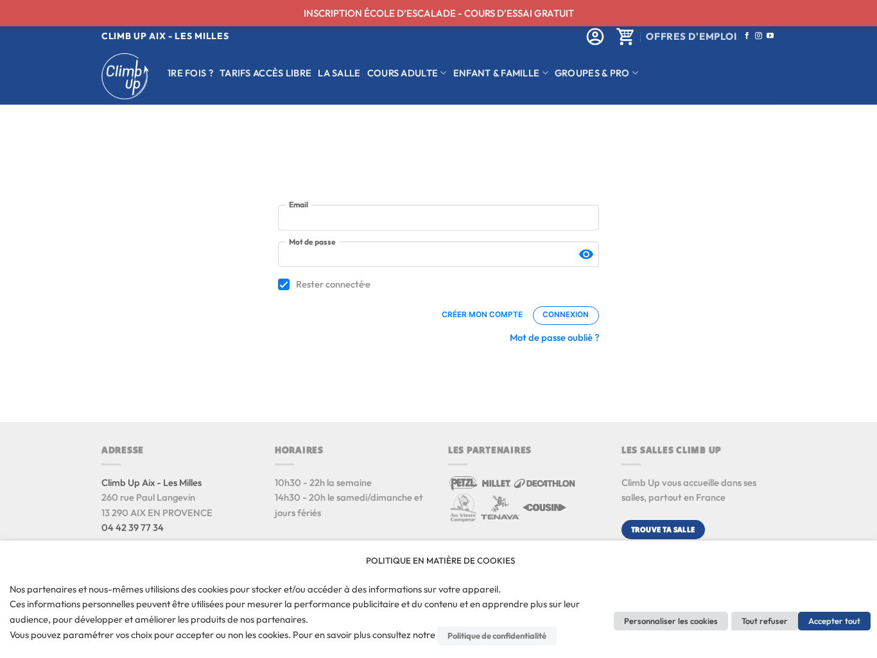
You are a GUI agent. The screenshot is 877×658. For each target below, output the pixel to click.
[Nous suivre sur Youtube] (770, 36)
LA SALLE (339, 73)
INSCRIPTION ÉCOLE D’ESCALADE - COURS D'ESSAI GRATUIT (439, 13)
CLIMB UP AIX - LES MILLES (165, 36)
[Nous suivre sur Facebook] (747, 36)
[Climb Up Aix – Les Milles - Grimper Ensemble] (124, 76)
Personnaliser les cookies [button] (671, 621)
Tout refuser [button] (765, 621)
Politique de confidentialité (496, 635)
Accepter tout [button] (834, 621)
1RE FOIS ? (190, 73)
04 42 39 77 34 (132, 527)
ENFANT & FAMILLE (496, 73)
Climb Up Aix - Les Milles (151, 482)
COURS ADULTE (402, 73)
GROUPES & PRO (592, 73)
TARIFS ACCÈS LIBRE (265, 73)
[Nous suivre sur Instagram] (758, 36)
